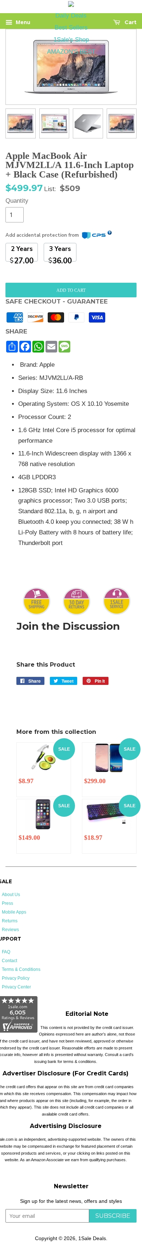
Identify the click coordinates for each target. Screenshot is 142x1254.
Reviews (10, 929)
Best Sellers (71, 27)
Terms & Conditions (21, 969)
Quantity (14, 200)
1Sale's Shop (71, 39)
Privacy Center (16, 987)
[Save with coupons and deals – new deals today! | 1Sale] (71, 5)
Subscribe (112, 1215)
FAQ (6, 951)
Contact (9, 960)
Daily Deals (71, 15)
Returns (9, 920)
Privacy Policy (15, 978)
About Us (11, 894)
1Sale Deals (92, 1238)
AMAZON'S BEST (71, 51)
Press (7, 903)
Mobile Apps (14, 912)
